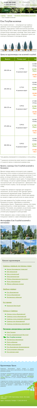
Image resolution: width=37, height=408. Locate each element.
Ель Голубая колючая (14, 337)
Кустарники (7, 302)
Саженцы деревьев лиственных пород (17, 266)
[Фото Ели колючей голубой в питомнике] (9, 232)
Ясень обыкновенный (13, 281)
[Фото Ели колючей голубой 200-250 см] (21, 232)
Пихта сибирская (12, 342)
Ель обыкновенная (12, 292)
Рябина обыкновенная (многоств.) (17, 279)
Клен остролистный (13, 274)
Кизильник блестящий (13, 305)
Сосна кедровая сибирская (15, 349)
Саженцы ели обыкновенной (16, 321)
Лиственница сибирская (14, 297)
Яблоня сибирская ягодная (15, 284)
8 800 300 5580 (10, 2)
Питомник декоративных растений (16, 329)
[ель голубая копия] (18, 51)
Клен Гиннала (11, 332)
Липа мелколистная (13, 276)
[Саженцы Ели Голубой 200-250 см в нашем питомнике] (9, 247)
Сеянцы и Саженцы (10, 311)
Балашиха (33, 5)
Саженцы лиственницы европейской (18, 324)
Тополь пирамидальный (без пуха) (17, 335)
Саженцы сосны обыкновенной (16, 316)
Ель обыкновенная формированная (18, 347)
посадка (8, 375)
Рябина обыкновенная (14, 344)
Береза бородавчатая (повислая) (17, 269)
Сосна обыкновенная (13, 295)
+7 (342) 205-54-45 (10, 4)
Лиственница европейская (15, 339)
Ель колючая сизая (13, 352)
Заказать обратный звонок (10, 7)
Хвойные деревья (9, 289)
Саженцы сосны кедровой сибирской (18, 319)
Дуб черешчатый (12, 271)
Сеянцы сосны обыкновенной (16, 314)
